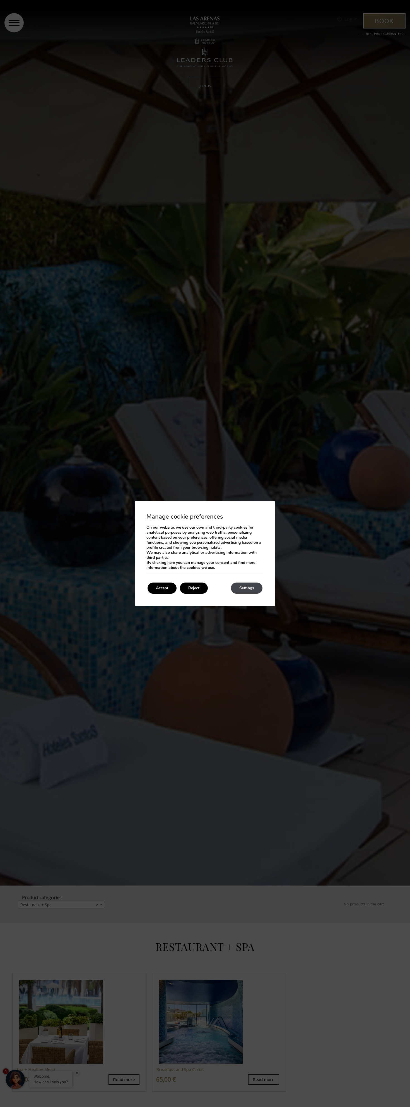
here (171, 562)
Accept (162, 588)
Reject (193, 588)
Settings (246, 588)
